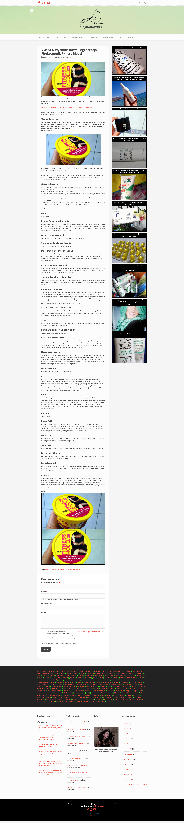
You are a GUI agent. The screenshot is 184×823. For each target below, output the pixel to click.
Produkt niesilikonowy (73, 570)
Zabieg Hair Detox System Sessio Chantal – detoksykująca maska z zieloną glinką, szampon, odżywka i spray (129, 268)
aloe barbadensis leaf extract (56, 307)
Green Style (116, 680)
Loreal (141, 684)
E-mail (44, 592)
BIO (38, 676)
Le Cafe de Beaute (116, 684)
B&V (133, 671)
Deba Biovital (56, 678)
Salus (114, 695)
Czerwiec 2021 (128, 769)
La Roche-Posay (81, 684)
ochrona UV (41, 691)
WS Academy (70, 701)
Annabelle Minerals (63, 671)
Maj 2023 (126, 723)
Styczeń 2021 (128, 780)
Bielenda (139, 673)
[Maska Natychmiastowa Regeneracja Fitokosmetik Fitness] (73, 79)
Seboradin (136, 695)
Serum (55, 697)
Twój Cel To (108, 699)
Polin (136, 693)
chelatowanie (141, 676)
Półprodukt (86, 695)
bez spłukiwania (121, 673)
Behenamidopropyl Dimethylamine (58, 330)
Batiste (76, 673)
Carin (105, 676)
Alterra (45, 671)
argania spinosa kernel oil (54, 265)
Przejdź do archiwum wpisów (138, 784)
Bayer (82, 673)
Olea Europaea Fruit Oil (52, 235)
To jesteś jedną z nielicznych (76, 744)
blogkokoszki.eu (92, 27)
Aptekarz (89, 671)
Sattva (129, 695)
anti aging (74, 671)
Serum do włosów (65, 697)
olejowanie (79, 691)
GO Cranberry (93, 680)
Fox (60, 680)
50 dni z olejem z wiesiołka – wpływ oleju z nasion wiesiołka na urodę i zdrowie (50, 754)
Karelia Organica (89, 682)
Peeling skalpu (78, 693)
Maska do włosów (50, 570)
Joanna (73, 682)
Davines (46, 678)
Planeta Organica (127, 693)
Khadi (116, 682)
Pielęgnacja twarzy (105, 693)
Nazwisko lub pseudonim (50, 582)
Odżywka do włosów (53, 691)
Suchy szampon (108, 697)
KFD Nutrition (107, 682)
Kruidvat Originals (42, 684)
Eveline (107, 678)
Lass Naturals (103, 684)
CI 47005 (45, 475)
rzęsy (109, 695)
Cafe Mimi (98, 676)
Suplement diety (120, 697)
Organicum (40, 693)
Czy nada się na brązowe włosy (77, 765)
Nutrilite (132, 688)
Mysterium (126, 686)
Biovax (81, 676)
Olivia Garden (120, 691)
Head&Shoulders (42, 682)
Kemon (98, 682)
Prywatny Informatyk (92, 813)
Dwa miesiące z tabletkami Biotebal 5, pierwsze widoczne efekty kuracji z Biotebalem (50, 728)
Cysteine (45, 376)
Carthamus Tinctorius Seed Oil (56, 243)
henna (52, 682)
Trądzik (98, 699)
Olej (72, 691)
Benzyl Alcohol (48, 463)
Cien (40, 678)
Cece (111, 676)
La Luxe (59, 684)
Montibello (116, 686)
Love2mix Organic (43, 686)
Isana (67, 682)
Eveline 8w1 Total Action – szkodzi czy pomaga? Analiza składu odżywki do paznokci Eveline (50, 763)
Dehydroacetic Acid (50, 453)
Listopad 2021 (128, 754)
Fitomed (140, 678)
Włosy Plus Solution (83, 701)
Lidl (136, 684)
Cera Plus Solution (120, 676)
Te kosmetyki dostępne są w (76, 787)
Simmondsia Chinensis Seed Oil (56, 277)
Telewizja (75, 699)
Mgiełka (103, 686)
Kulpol (52, 684)
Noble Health (104, 688)
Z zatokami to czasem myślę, (76, 722)
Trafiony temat (61, 37)
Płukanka (96, 695)
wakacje (52, 701)
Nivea (96, 688)
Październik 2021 (129, 759)
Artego (105, 671)
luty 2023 (126, 733)
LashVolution (93, 684)
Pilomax (116, 693)
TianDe (82, 699)
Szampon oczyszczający (53, 699)
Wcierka (60, 701)
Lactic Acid (46, 421)
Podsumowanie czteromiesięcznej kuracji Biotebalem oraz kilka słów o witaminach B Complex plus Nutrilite (50, 773)
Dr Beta (72, 678)
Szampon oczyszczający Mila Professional (129, 47)
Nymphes (140, 688)
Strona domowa (46, 603)
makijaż (65, 686)
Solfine (89, 697)
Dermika (65, 678)
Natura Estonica (57, 688)
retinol (103, 695)
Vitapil (46, 701)
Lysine (44, 394)
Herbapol (60, 682)
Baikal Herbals (47, 673)
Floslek (55, 680)
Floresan (47, 680)
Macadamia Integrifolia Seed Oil (57, 250)
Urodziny (117, 699)
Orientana (58, 693)
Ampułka (52, 671)
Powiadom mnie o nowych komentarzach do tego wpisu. (60, 643)
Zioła (108, 701)
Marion (72, 686)
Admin (92, 815)
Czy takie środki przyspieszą (76, 729)
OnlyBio (128, 691)
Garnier (76, 680)
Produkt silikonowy (54, 695)
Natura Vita (79, 688)
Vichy (138, 699)
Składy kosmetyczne (78, 37)
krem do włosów (136, 682)
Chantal (131, 676)
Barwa (62, 673)
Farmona (115, 678)
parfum (45, 413)
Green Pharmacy (105, 680)
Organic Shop (138, 691)
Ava (128, 671)
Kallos (79, 682)
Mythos (134, 686)
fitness (122, 678)
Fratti (65, 680)
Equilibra (100, 678)
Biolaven (52, 676)
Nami (47, 688)
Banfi (56, 673)
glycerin (45, 320)
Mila (109, 686)
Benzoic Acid (47, 435)
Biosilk (68, 676)
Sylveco (130, 697)
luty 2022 (126, 744)
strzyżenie (97, 697)
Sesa (75, 697)
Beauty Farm (100, 673)
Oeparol (65, 691)
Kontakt (131, 37)
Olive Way (110, 691)
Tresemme (90, 699)
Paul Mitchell (68, 693)
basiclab (69, 673)
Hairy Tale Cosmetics (128, 680)
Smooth (82, 697)
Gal (71, 680)
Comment (45, 612)
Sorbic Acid (46, 445)
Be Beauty (110, 673)
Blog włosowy (44, 37)
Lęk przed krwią (56, 686)
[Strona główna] (92, 17)
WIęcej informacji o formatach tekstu (89, 632)
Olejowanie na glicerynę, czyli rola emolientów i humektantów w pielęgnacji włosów (67, 107)
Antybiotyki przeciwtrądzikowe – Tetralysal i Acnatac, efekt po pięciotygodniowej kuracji (49, 737)
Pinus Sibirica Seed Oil (52, 289)
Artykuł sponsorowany (117, 671)
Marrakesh (80, 686)
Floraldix (40, 680)
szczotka (67, 699)
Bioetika (44, 676)
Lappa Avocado (69, 684)
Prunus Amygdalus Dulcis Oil (55, 221)
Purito (78, 695)
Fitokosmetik (61, 570)
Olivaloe (87, 691)
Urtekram (125, 699)
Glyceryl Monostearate (52, 337)
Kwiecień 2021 (128, 774)
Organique (50, 693)
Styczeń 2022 (128, 749)
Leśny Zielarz (128, 684)
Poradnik (93, 37)
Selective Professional (44, 697)
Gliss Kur (83, 680)
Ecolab (80, 678)
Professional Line (69, 695)
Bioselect (60, 676)
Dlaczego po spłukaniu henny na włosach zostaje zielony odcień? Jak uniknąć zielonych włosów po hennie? (129, 302)
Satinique (121, 695)
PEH (87, 693)
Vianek (132, 699)
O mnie (121, 37)
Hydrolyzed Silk (49, 368)
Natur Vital (88, 688)
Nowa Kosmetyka (122, 688)
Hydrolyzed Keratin (50, 352)
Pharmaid (94, 693)
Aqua (43, 213)
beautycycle (90, 673)
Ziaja (103, 701)
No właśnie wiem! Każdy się (76, 736)
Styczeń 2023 (128, 739)
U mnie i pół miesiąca (74, 780)
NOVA (112, 688)
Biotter (74, 676)
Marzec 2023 (128, 728)
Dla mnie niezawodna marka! (76, 758)
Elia (94, 678)
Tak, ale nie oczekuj (73, 751)
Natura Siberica (68, 688)
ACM (38, 671)
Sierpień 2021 (128, 764)
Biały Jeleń (131, 673)
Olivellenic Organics (99, 691)
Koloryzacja (124, 682)
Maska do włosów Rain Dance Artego (129, 109)
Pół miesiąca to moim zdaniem (77, 773)
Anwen (82, 671)
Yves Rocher (95, 701)
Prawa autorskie (108, 37)
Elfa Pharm (87, 678)
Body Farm (89, 676)
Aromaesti (97, 671)
